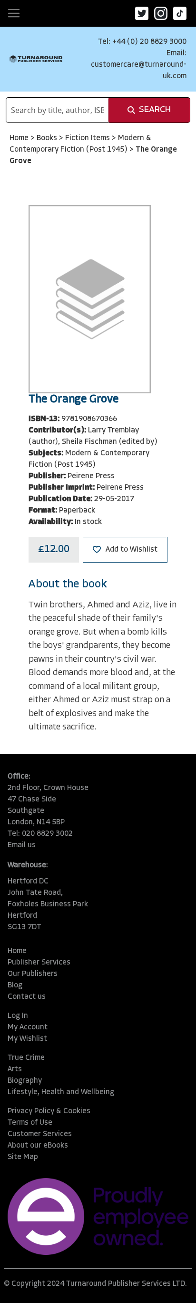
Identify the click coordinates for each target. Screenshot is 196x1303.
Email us (22, 845)
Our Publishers (33, 974)
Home (20, 138)
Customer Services (40, 1134)
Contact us (27, 997)
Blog (15, 985)
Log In (18, 1016)
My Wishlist (27, 1039)
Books (48, 138)
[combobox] (57, 110)
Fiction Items (88, 138)
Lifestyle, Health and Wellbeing (61, 1092)
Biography (25, 1081)
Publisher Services (39, 962)
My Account (28, 1027)
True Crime (26, 1058)
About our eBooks (38, 1145)
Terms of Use (30, 1123)
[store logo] (36, 59)
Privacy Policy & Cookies (49, 1111)
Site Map (23, 1157)
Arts (15, 1069)
